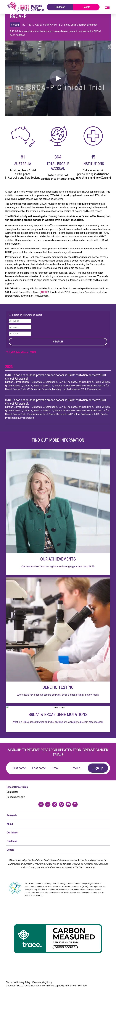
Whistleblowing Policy (42, 982)
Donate (86, 7)
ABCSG (44, 292)
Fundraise (60, 7)
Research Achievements (58, 512)
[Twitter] (54, 804)
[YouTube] (68, 804)
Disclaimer (11, 982)
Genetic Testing (58, 640)
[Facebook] (41, 804)
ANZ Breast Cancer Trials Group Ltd (44, 985)
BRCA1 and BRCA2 (58, 719)
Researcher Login (16, 797)
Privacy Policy (23, 982)
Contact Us (12, 791)
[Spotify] (75, 804)
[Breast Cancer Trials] (26, 7)
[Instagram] (61, 804)
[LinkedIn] (47, 804)
